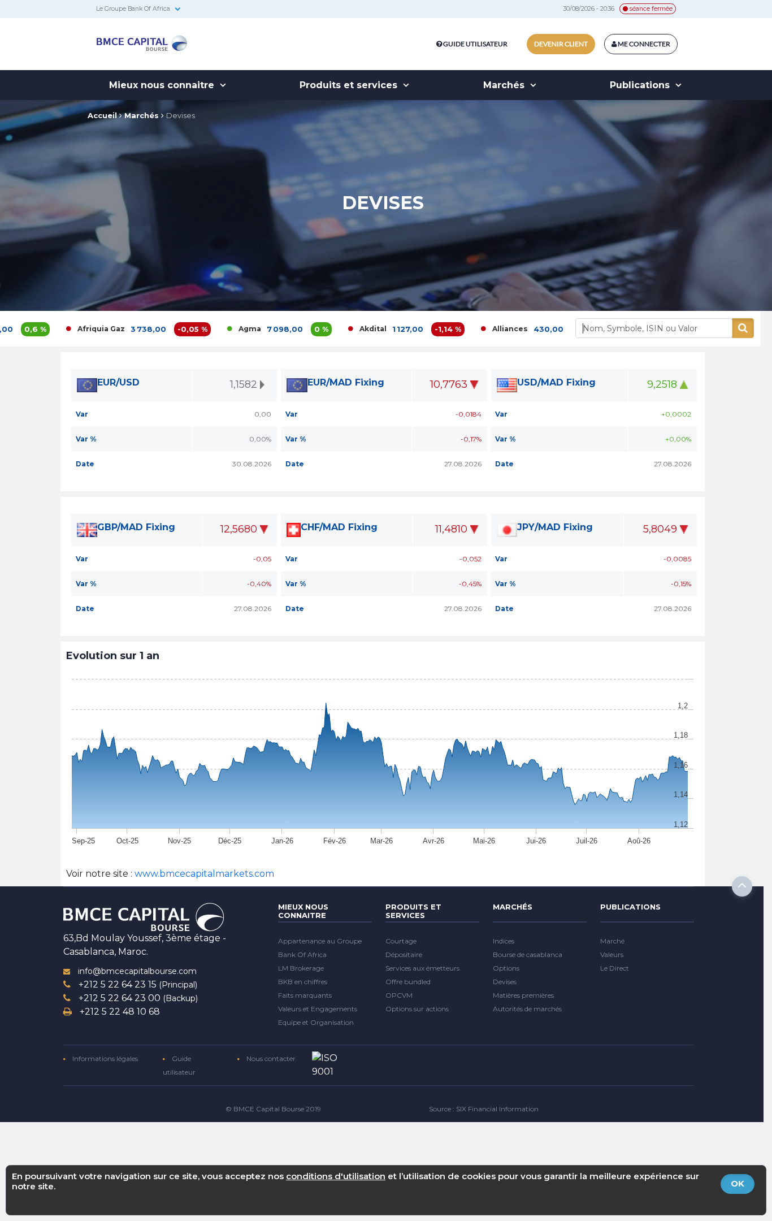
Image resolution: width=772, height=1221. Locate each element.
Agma (204, 328)
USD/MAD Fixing (556, 382)
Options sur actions (417, 1008)
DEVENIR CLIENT (561, 44)
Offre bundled (408, 981)
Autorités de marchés (527, 1008)
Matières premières (523, 995)
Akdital (327, 328)
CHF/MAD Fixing (339, 527)
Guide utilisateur (475, 44)
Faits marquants (305, 995)
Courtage (401, 941)
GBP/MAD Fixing (136, 527)
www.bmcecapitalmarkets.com (203, 873)
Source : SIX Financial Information (484, 1109)
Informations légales (104, 1058)
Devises (180, 115)
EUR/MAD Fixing (345, 382)
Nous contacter (270, 1058)
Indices (503, 941)
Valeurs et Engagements (317, 1008)
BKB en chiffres (302, 981)
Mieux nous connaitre (163, 85)
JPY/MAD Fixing (555, 527)
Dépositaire (403, 954)
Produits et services (350, 85)
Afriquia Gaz (56, 328)
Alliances (465, 328)
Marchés (505, 85)
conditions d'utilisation (335, 1176)
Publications (641, 85)
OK (737, 1183)
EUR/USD (118, 382)
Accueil (102, 115)
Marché (612, 941)
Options (506, 968)
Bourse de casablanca (527, 954)
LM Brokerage (301, 968)
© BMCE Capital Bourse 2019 (273, 1109)
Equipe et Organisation (316, 1022)
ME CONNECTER (643, 44)
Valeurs (611, 954)
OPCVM (399, 995)
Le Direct (614, 968)
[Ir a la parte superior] (742, 886)
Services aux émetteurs (422, 968)
